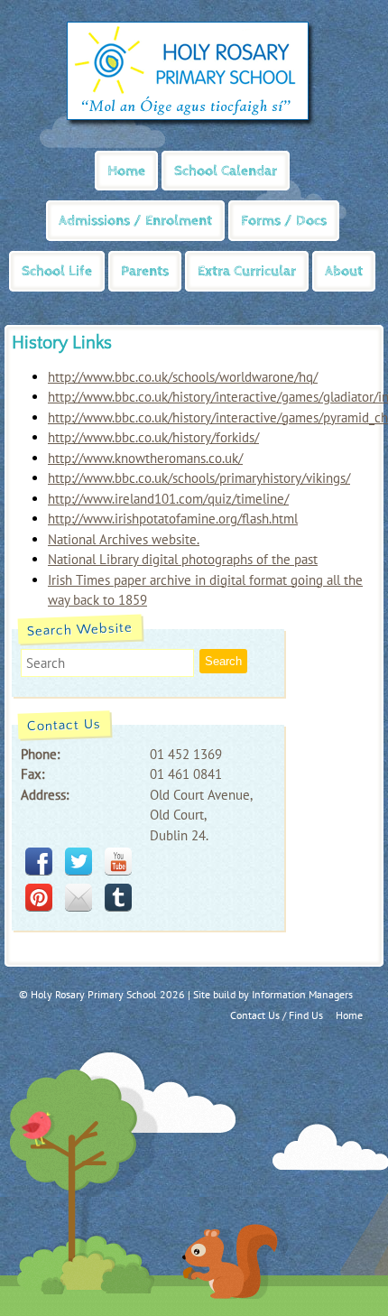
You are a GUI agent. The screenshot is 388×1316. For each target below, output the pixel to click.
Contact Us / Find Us (276, 1015)
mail (78, 897)
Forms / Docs (284, 220)
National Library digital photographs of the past (183, 559)
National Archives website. (123, 539)
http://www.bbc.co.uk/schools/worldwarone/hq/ (183, 376)
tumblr (118, 897)
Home (126, 171)
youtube (118, 861)
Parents (145, 271)
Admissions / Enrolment (135, 220)
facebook (38, 861)
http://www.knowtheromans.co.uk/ (145, 458)
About (344, 271)
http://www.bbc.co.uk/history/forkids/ (153, 437)
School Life (57, 271)
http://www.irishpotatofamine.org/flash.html (173, 518)
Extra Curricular (247, 271)
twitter (78, 861)
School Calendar (225, 171)
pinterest (38, 897)
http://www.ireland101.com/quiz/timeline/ (168, 498)
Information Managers (302, 994)
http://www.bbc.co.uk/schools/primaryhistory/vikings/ (199, 478)
